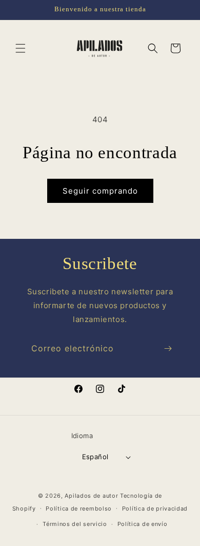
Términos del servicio (75, 524)
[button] (20, 48)
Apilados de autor (91, 495)
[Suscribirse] (167, 348)
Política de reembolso (79, 508)
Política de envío (142, 524)
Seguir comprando (100, 191)
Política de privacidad (155, 508)
